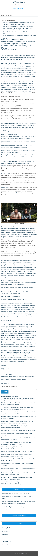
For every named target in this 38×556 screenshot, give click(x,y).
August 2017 (5, 544)
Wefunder (15, 70)
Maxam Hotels (5, 187)
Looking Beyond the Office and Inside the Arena (15, 493)
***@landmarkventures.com (9, 369)
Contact (9, 15)
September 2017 (7, 541)
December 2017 (6, 531)
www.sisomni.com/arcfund (17, 324)
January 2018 (6, 528)
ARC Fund (23, 63)
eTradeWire (19, 2)
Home (3, 15)
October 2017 (6, 538)
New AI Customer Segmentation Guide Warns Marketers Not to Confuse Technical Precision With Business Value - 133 (19, 31)
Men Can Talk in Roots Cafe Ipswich (11, 296)
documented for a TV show (13, 193)
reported (18, 81)
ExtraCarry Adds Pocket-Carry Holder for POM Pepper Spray (18, 430)
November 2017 (6, 534)
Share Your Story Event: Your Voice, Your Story (14, 299)
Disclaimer (13, 379)
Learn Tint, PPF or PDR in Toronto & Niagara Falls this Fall (17, 451)
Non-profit (21, 376)
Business (11, 376)
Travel (27, 376)
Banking (31, 376)
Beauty (16, 376)
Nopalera (3, 165)
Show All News (5, 379)
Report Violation (21, 379)
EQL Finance (5, 173)
